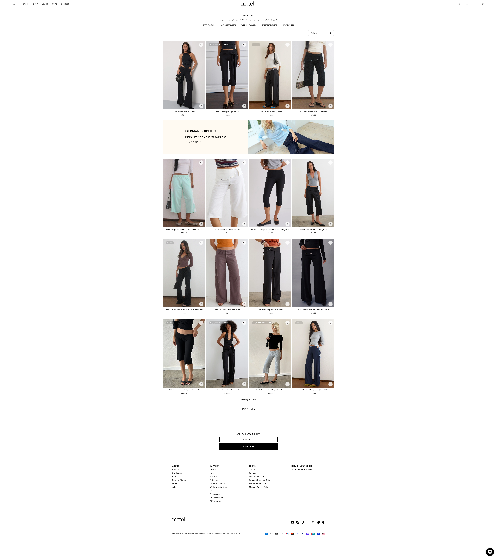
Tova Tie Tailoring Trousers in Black (270, 310)
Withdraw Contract (219, 487)
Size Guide (215, 494)
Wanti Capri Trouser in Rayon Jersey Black (184, 390)
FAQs (212, 490)
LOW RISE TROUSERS (228, 25)
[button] (201, 45)
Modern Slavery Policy (259, 487)
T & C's (252, 469)
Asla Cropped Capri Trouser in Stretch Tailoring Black (270, 230)
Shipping (214, 480)
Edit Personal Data (257, 483)
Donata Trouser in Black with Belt (227, 390)
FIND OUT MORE (193, 142)
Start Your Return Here (301, 469)
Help (212, 473)
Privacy (252, 473)
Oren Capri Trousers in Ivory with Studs (227, 230)
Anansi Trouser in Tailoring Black (270, 112)
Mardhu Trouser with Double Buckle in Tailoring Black (184, 310)
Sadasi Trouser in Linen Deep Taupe (227, 310)
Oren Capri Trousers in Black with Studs (313, 112)
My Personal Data (257, 476)
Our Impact (177, 473)
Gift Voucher (216, 501)
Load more (248, 408)
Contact (213, 469)
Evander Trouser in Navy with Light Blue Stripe (313, 390)
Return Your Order (301, 466)
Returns (213, 476)
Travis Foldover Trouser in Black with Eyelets (313, 310)
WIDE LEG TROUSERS (249, 25)
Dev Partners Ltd (235, 533)
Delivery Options (217, 483)
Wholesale (177, 476)
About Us (176, 469)
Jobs (174, 487)
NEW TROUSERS (288, 25)
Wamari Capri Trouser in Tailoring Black (313, 230)
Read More (275, 20)
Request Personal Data (259, 480)
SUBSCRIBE (248, 446)
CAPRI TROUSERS (209, 25)
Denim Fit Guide (217, 497)
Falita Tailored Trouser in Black (184, 112)
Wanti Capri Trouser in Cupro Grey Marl (270, 390)
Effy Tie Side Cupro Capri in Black (227, 112)
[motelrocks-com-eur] (247, 4)
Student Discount (180, 480)
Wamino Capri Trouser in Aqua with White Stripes (184, 230)
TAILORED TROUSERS (269, 25)
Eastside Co (202, 533)
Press (174, 483)
